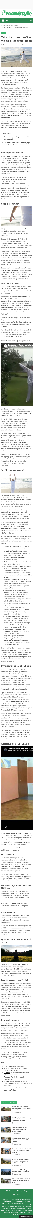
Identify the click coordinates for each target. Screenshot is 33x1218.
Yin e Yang (22, 253)
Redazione (16, 1194)
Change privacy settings (26, 1216)
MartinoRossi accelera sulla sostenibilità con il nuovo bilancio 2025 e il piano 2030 (21, 1108)
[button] (31, 20)
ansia (23, 612)
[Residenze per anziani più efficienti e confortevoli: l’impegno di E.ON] (6, 1129)
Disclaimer (10, 1191)
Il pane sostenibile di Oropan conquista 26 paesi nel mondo (20, 1170)
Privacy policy (22, 1191)
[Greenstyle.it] (16, 13)
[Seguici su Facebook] (7, 21)
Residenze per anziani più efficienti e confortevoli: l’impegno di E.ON (19, 1129)
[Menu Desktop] (3, 20)
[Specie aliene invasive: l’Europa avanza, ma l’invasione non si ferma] (6, 1180)
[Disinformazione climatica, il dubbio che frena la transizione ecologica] (6, 1140)
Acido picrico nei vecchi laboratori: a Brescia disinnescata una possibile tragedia (22, 1118)
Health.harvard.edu (11, 1088)
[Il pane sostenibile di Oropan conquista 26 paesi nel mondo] (6, 1172)
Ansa (5, 1066)
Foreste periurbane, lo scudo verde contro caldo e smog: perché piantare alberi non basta (21, 1160)
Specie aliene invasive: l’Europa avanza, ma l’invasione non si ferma (21, 1180)
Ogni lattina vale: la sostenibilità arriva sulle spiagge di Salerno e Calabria (21, 1150)
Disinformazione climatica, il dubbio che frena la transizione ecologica (21, 1139)
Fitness (4, 33)
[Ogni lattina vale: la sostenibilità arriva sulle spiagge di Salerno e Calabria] (6, 1151)
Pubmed (7, 1073)
